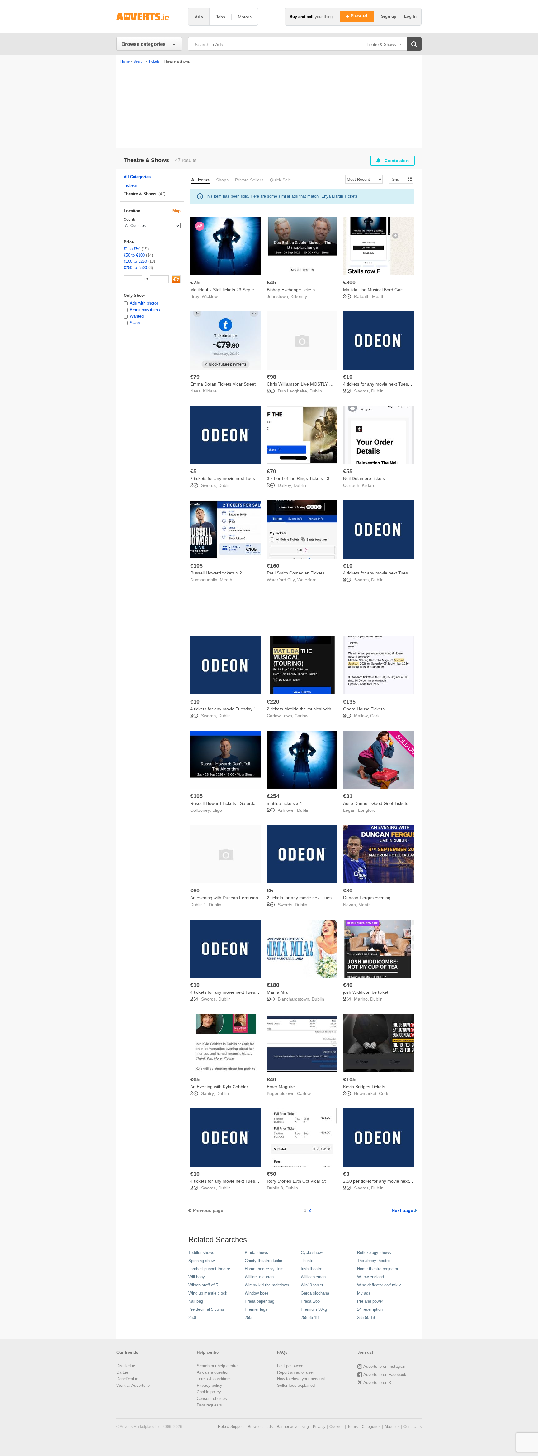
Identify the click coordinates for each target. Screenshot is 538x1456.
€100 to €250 (135, 261)
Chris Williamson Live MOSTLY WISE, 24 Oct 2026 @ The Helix (329, 384)
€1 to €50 (132, 249)
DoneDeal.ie (127, 1379)
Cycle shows (312, 1252)
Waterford (307, 579)
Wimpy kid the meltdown (267, 1285)
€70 (271, 471)
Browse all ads (260, 1427)
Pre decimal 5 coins (206, 1309)
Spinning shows (202, 1260)
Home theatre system (264, 1268)
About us (392, 1427)
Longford (367, 810)
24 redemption (370, 1309)
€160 (273, 566)
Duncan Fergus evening (366, 897)
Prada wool (311, 1301)
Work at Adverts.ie (133, 1385)
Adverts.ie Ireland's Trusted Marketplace (149, 16)
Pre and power (370, 1301)
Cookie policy (209, 1392)
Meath (378, 296)
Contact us (413, 1427)
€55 (347, 471)
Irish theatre (311, 1268)
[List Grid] (398, 179)
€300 (349, 282)
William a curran (259, 1277)
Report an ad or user (295, 1372)
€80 (347, 890)
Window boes (257, 1293)
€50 (271, 1174)
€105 (196, 566)
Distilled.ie (125, 1365)
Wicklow (210, 296)
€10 (347, 377)
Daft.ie (122, 1372)
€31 (347, 796)
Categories (371, 1427)
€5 (193, 471)
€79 (195, 377)
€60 (195, 890)
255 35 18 (310, 1317)
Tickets (130, 185)
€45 (271, 282)
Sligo (217, 810)
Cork (375, 715)
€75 (195, 282)
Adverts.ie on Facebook (384, 1374)
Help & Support (231, 1427)
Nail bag (195, 1301)
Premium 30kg (314, 1309)
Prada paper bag (259, 1301)
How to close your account (301, 1379)
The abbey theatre (373, 1260)
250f (192, 1317)
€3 (346, 1174)
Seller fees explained (296, 1385)
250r (248, 1317)
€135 (349, 702)
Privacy (319, 1427)
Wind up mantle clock (207, 1293)
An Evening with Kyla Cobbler (219, 1086)
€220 (273, 702)
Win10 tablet (312, 1285)
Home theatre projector (377, 1268)
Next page (402, 1210)
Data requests (209, 1405)
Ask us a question (213, 1372)
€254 (273, 796)
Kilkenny (298, 296)
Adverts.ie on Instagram (385, 1366)
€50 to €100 (134, 255)
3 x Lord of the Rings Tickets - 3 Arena (304, 478)
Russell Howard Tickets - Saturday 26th (229, 803)
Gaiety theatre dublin (263, 1260)
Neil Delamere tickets (364, 478)
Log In (410, 16)
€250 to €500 (135, 267)
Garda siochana (315, 1293)
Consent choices (212, 1398)
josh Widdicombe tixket (365, 992)
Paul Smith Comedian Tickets (295, 572)
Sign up (389, 16)
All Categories (137, 177)
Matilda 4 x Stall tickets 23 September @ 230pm (237, 289)
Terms (352, 1427)
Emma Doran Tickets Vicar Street (223, 384)
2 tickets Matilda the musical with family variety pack (318, 708)
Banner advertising (293, 1427)
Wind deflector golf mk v (379, 1285)
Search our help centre (217, 1365)
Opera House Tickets (364, 708)
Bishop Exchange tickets (291, 289)
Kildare (210, 390)
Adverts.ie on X (377, 1382)
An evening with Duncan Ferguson (224, 897)
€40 (347, 985)
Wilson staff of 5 (203, 1285)
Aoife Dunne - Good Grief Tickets (375, 803)
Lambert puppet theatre (209, 1268)
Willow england (370, 1277)
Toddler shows (201, 1252)
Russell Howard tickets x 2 (216, 572)
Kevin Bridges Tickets (364, 1086)
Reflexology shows (374, 1252)
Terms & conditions (214, 1379)
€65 (195, 1079)
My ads (363, 1293)
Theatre (307, 1260)
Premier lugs (256, 1309)
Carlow (301, 715)
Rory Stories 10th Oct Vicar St (296, 1181)
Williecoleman (313, 1277)
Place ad (359, 16)
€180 (273, 985)
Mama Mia (277, 992)
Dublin (315, 390)
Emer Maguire (281, 1086)
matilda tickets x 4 (284, 803)
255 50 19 (366, 1317)
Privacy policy (209, 1385)
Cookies (336, 1427)
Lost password (290, 1365)
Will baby (196, 1277)
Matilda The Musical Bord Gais (373, 289)
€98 (271, 377)
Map (176, 211)
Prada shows (256, 1252)
